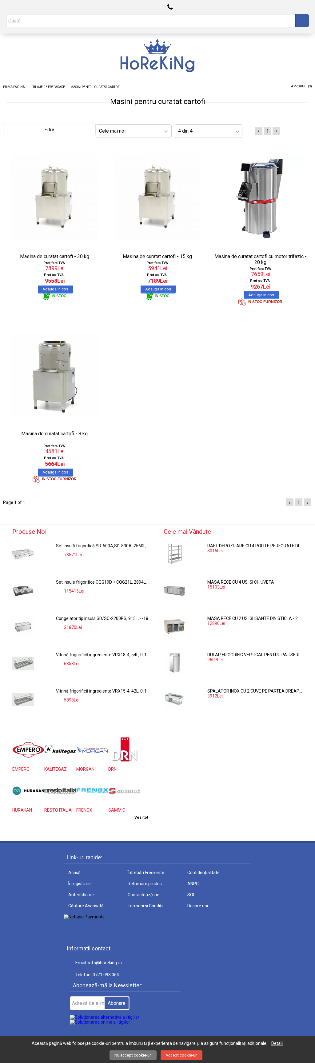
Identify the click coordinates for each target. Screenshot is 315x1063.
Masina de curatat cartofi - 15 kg (157, 256)
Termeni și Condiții (145, 905)
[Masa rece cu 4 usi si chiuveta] (174, 590)
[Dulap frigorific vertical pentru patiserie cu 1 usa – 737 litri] (174, 663)
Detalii (277, 1043)
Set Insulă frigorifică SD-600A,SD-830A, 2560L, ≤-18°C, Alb (103, 545)
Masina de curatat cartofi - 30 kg (54, 256)
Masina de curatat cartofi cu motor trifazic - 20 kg (260, 259)
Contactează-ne (143, 894)
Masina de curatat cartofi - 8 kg (54, 434)
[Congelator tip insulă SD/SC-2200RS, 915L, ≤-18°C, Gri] (23, 626)
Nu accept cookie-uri (133, 1055)
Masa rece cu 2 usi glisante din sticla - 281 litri (255, 618)
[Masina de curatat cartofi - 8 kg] (55, 374)
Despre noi (197, 905)
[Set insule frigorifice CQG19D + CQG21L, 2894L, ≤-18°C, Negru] (23, 590)
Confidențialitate (203, 872)
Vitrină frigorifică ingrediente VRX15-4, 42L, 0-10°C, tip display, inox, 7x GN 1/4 (103, 691)
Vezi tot (141, 817)
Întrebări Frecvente (146, 872)
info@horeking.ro (105, 962)
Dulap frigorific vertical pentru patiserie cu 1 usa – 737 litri (255, 654)
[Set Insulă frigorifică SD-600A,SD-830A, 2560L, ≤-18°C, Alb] (23, 554)
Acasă (74, 872)
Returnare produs (145, 883)
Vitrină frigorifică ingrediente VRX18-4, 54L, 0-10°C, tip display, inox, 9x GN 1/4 (103, 654)
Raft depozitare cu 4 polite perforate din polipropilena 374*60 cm (255, 545)
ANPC (193, 883)
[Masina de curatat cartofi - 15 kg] (158, 197)
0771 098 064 (106, 974)
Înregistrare (79, 883)
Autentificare (81, 894)
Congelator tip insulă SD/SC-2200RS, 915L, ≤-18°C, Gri (103, 618)
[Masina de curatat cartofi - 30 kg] (55, 197)
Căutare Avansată (86, 905)
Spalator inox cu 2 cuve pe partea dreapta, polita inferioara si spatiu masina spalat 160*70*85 (255, 691)
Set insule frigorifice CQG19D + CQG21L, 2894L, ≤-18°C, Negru (103, 582)
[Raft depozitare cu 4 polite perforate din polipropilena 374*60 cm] (174, 554)
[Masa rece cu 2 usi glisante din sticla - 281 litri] (174, 626)
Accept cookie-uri (181, 1055)
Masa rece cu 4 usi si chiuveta (240, 582)
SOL (191, 894)
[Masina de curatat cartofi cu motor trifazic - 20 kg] (260, 197)
